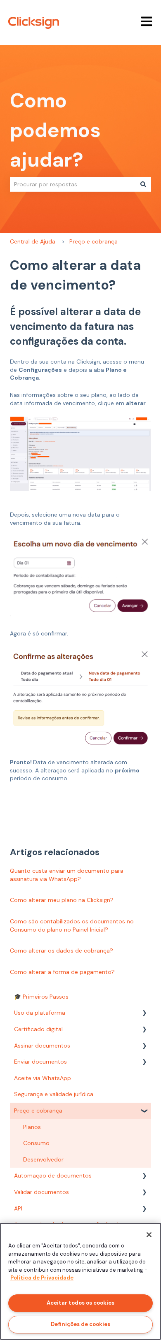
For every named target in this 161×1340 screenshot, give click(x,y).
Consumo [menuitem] (36, 1143)
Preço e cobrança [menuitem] (38, 1110)
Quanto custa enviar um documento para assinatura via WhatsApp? (66, 875)
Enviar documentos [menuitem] (40, 1061)
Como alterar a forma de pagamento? (62, 972)
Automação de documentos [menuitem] (53, 1175)
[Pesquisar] (143, 184)
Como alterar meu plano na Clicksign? (62, 900)
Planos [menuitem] (32, 1127)
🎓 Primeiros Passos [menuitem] (41, 996)
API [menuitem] (18, 1208)
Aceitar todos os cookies (80, 1302)
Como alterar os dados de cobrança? (61, 950)
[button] (144, 1014)
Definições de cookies (80, 1324)
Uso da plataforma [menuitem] (39, 1012)
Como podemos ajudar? (55, 130)
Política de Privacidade (41, 1277)
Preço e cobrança (93, 241)
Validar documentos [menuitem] (41, 1192)
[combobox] (72, 184)
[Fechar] (149, 1235)
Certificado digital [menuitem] (38, 1029)
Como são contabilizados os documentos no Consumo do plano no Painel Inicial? (72, 925)
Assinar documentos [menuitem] (42, 1045)
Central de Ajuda (32, 241)
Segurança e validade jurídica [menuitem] (53, 1094)
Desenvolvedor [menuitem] (43, 1159)
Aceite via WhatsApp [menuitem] (42, 1078)
